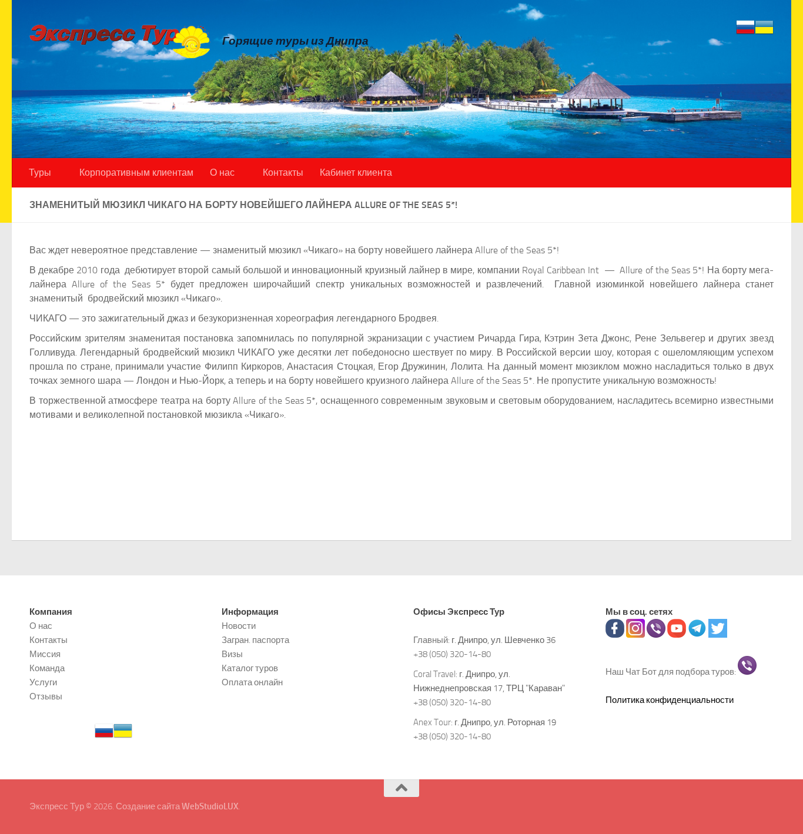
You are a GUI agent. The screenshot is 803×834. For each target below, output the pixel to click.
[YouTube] (676, 634)
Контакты (283, 172)
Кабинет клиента (356, 172)
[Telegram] (697, 634)
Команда (47, 668)
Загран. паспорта (255, 640)
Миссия (45, 654)
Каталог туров (250, 668)
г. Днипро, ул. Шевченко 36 (503, 640)
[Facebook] (614, 634)
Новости (239, 626)
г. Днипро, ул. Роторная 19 (505, 722)
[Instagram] (635, 634)
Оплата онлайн (252, 682)
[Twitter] (717, 634)
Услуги (43, 682)
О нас (222, 172)
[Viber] (656, 634)
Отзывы (45, 696)
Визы (232, 654)
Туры (40, 172)
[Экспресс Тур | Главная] (119, 41)
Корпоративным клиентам (136, 172)
